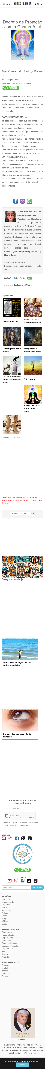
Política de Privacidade (32, 1050)
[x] (23, 838)
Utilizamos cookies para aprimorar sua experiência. (21, 1061)
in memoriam (22, 1039)
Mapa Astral (7, 904)
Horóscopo (6, 907)
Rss (3, 951)
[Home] (22, 853)
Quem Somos (7, 932)
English (5, 968)
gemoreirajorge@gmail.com (25, 251)
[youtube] (4, 838)
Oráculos (5, 923)
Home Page (7, 899)
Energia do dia (8, 902)
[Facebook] (17, 838)
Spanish (5, 965)
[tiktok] (30, 838)
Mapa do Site (7, 948)
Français (5, 976)
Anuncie (5, 956)
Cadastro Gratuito (9, 943)
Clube (4, 915)
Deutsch (5, 973)
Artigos (5, 912)
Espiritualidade (14, 79)
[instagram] (10, 838)
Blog (4, 918)
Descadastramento (10, 945)
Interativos (6, 910)
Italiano (5, 970)
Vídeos (5, 921)
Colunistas (6, 940)
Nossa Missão (8, 935)
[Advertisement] (22, 470)
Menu (7, 4)
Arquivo (5, 954)
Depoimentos (7, 937)
